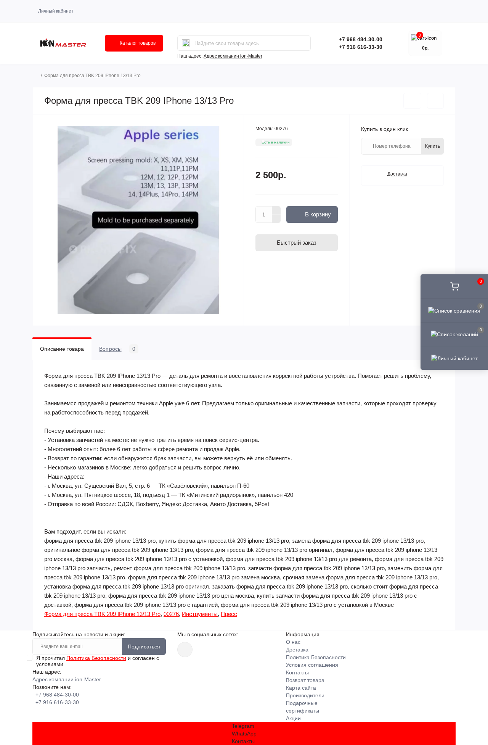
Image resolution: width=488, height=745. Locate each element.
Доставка (297, 650)
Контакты (297, 672)
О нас (293, 642)
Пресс (229, 614)
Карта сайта (301, 688)
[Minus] (276, 219)
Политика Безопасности (96, 658)
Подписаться (144, 646)
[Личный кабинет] (454, 358)
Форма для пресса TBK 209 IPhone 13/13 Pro (102, 614)
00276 (171, 614)
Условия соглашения (312, 665)
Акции (293, 718)
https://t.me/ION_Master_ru (185, 649)
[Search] (185, 43)
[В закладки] (412, 101)
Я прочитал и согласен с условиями (97, 661)
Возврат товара (305, 680)
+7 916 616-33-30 (360, 47)
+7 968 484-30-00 (360, 39)
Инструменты (200, 614)
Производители (305, 695)
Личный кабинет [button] (56, 11)
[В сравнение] (435, 101)
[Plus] (276, 210)
